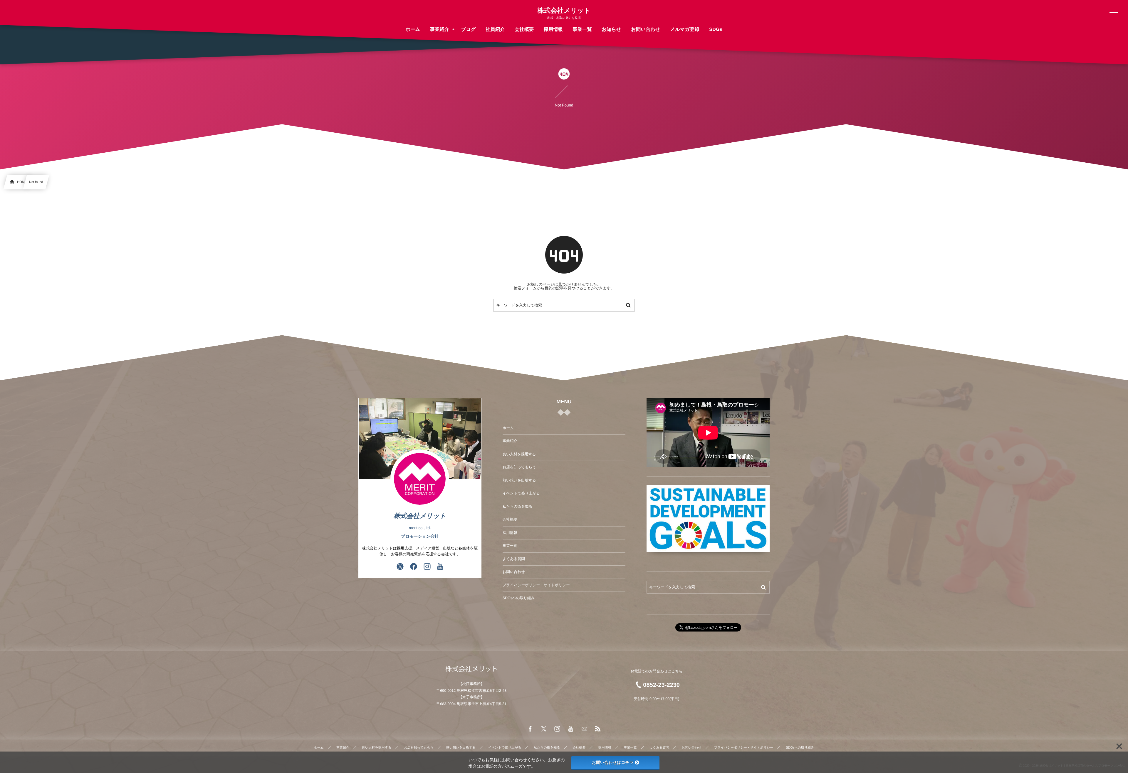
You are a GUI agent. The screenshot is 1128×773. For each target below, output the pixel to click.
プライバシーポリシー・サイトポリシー (536, 585)
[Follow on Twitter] (400, 567)
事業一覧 (510, 546)
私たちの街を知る (517, 506)
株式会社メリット (564, 10)
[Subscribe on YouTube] (440, 567)
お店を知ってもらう (519, 467)
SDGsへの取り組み (519, 598)
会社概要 (510, 519)
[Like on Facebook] (413, 567)
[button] (1112, 8)
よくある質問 (514, 559)
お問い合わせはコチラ (613, 762)
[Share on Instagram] (427, 567)
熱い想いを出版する (519, 480)
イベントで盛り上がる (521, 493)
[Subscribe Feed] (597, 729)
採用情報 (510, 533)
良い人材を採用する (519, 454)
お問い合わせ (514, 572)
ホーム (508, 428)
